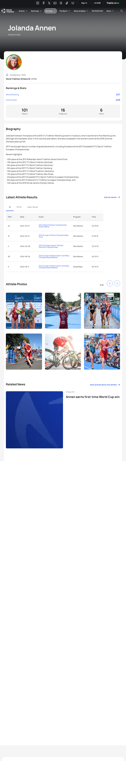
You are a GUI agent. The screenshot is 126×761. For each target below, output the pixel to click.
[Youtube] (54, 3)
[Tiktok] (66, 3)
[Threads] (60, 3)
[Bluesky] (72, 3)
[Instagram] (37, 3)
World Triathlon (7, 11)
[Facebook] (43, 3)
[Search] (122, 11)
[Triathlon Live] (113, 3)
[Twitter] (49, 3)
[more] (24, 312)
